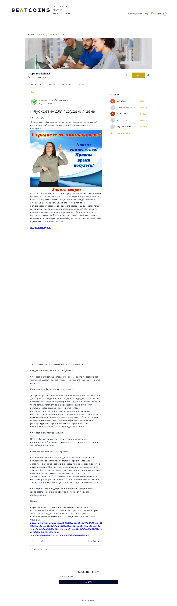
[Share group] (147, 75)
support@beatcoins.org (138, 14)
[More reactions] (41, 541)
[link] (36, 84)
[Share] (100, 100)
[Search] (126, 75)
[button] (165, 14)
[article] (66, 326)
